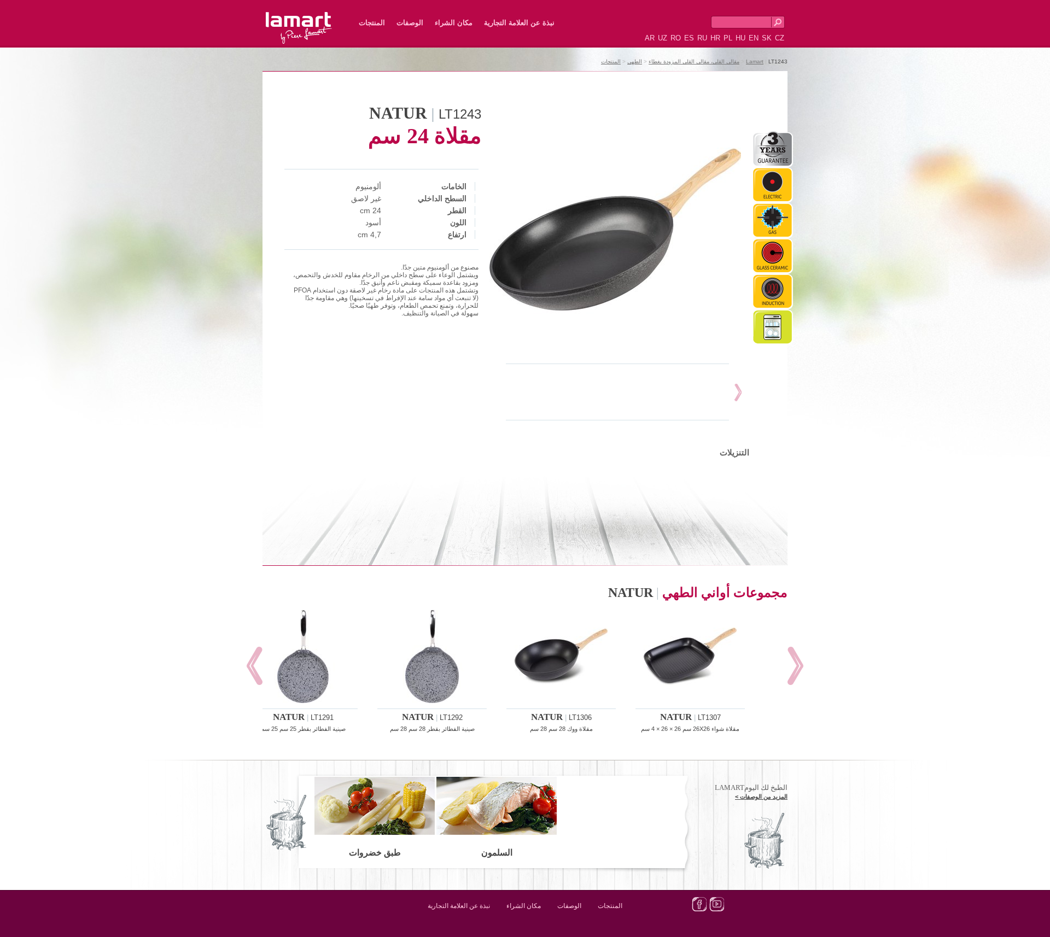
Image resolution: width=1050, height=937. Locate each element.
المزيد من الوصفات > (761, 796)
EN (754, 38)
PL (728, 38)
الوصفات (409, 23)
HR (715, 38)
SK (767, 38)
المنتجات (372, 23)
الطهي (634, 61)
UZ (662, 38)
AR (650, 38)
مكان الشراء (453, 23)
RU (702, 38)
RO (675, 38)
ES (689, 38)
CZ (779, 38)
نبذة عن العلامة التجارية (519, 23)
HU (740, 38)
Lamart (310, 19)
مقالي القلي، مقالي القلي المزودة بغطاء (694, 61)
